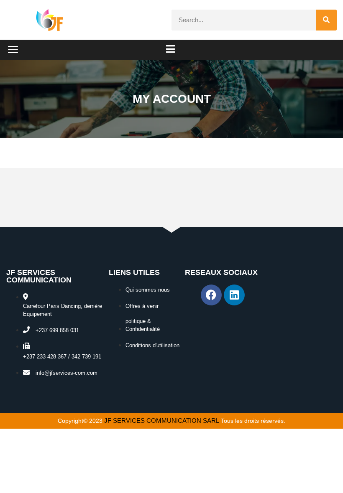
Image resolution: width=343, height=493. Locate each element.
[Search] (326, 20)
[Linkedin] (234, 295)
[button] (13, 50)
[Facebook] (211, 295)
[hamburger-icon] (171, 50)
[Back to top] (326, 476)
